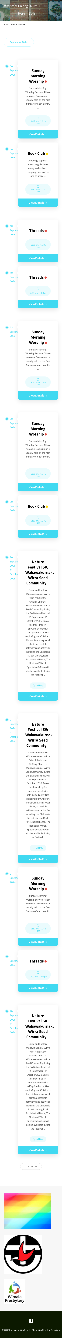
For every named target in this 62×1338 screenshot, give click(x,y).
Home (6, 24)
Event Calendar (18, 24)
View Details (36, 134)
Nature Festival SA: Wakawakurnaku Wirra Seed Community (40, 572)
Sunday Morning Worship (37, 76)
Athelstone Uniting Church (20, 6)
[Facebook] (31, 1321)
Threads (36, 231)
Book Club (36, 153)
